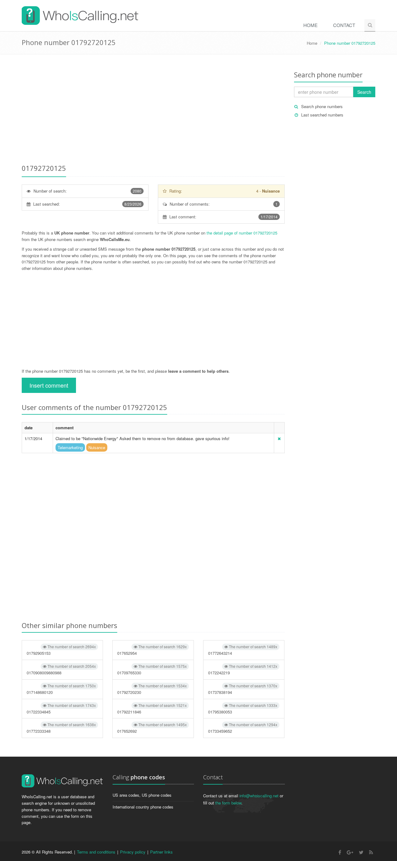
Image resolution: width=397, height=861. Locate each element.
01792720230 (151, 689)
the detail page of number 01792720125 (242, 233)
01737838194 (242, 689)
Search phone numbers (322, 106)
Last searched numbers (322, 115)
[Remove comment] (279, 438)
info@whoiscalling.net (259, 796)
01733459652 (242, 728)
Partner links (161, 852)
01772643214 (242, 650)
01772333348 (61, 728)
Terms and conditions (96, 852)
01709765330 (151, 669)
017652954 (151, 650)
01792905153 (61, 650)
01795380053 (242, 709)
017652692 (151, 728)
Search (364, 92)
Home (310, 25)
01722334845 (61, 709)
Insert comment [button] (48, 385)
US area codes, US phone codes (142, 795)
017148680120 (61, 689)
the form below (228, 803)
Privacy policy (132, 852)
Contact (344, 25)
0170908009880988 (61, 669)
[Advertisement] (153, 110)
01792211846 (151, 709)
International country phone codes (143, 807)
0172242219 (242, 669)
